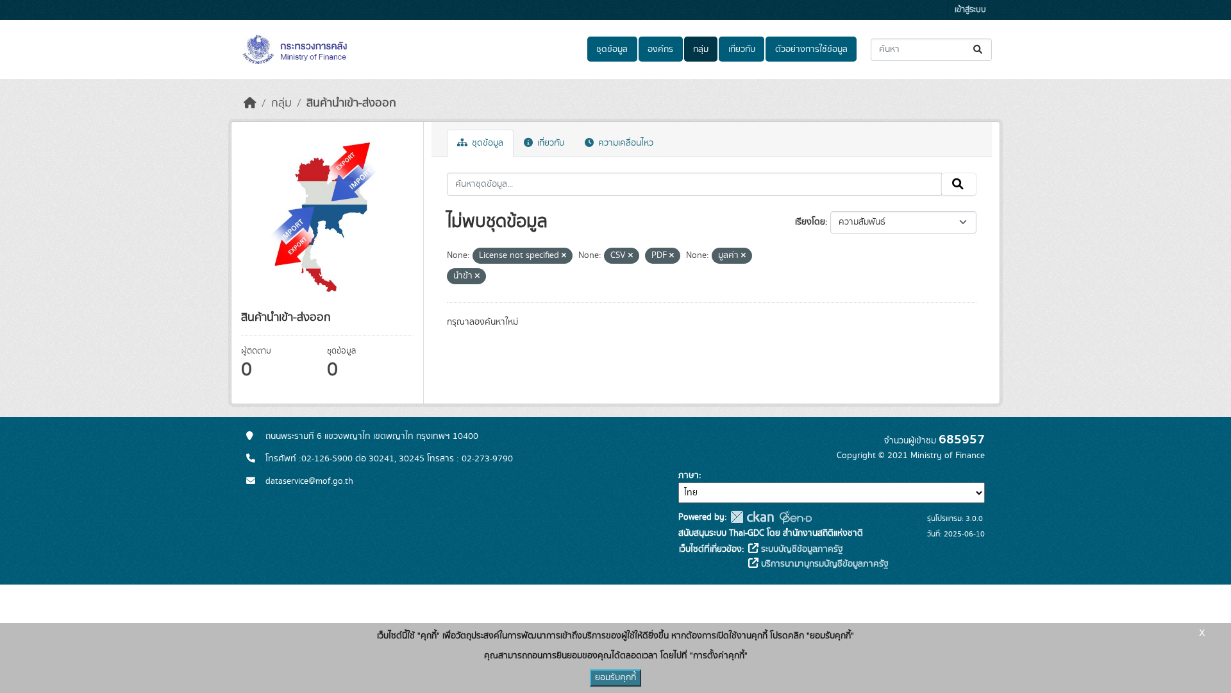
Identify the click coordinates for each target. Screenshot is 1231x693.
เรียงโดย (810, 222)
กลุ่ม (700, 49)
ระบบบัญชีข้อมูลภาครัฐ (800, 549)
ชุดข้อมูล (612, 49)
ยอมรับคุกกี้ (615, 677)
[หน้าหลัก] (250, 103)
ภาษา (688, 475)
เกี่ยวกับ (741, 49)
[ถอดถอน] (564, 256)
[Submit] (978, 49)
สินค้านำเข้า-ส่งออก (351, 103)
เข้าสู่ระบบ (970, 10)
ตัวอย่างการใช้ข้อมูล (811, 49)
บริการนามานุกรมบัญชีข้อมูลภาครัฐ (823, 564)
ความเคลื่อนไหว (624, 143)
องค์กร (660, 49)
